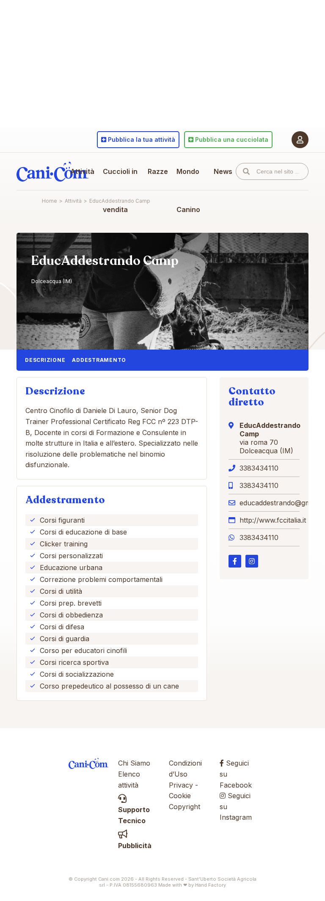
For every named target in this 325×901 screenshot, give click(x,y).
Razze (158, 171)
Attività (82, 171)
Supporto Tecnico (134, 815)
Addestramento (99, 360)
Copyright (184, 806)
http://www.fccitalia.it (273, 520)
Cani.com (52, 171)
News (223, 171)
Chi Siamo (134, 763)
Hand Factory (210, 885)
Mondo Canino (188, 190)
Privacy (181, 785)
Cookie (180, 795)
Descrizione (45, 360)
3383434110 (259, 468)
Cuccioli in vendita (120, 190)
